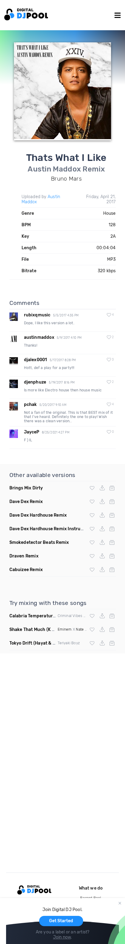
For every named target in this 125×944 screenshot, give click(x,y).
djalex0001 (35, 359)
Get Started (61, 920)
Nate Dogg (85, 629)
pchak (30, 404)
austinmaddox (39, 337)
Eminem (65, 629)
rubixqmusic (37, 315)
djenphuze (35, 382)
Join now (62, 937)
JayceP (31, 432)
